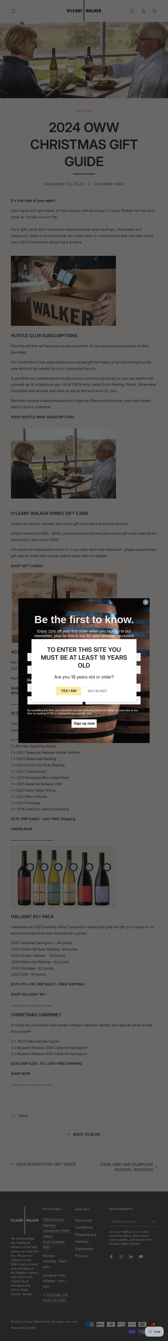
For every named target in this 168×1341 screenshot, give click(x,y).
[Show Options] (136, 700)
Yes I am (68, 691)
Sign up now (84, 723)
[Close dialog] (146, 602)
